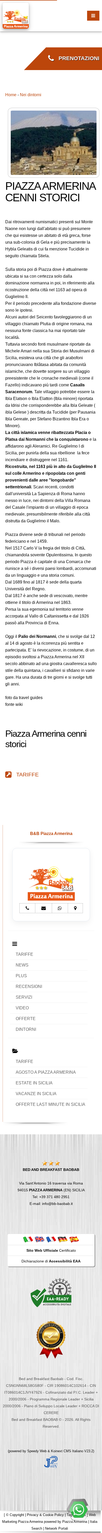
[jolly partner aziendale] (51, 1462)
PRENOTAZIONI (76, 58)
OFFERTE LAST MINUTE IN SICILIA (50, 1104)
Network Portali (56, 1528)
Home (10, 95)
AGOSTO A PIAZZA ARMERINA (46, 1072)
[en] (39, 1239)
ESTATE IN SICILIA (34, 1083)
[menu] (93, 16)
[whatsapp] (78, 1509)
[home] (16, 15)
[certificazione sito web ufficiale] (51, 1339)
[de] (62, 1239)
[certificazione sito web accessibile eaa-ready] (51, 1292)
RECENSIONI (29, 986)
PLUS (21, 976)
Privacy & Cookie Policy (45, 1515)
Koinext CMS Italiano (67, 1451)
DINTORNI (26, 1029)
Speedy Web (37, 1451)
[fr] (51, 1239)
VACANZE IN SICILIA (36, 1093)
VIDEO (22, 1008)
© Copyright (15, 1515)
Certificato (51, 1250)
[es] (74, 1239)
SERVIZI (24, 997)
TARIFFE (25, 774)
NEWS (22, 965)
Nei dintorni (30, 95)
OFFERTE (26, 1018)
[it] (28, 1239)
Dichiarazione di (51, 1261)
